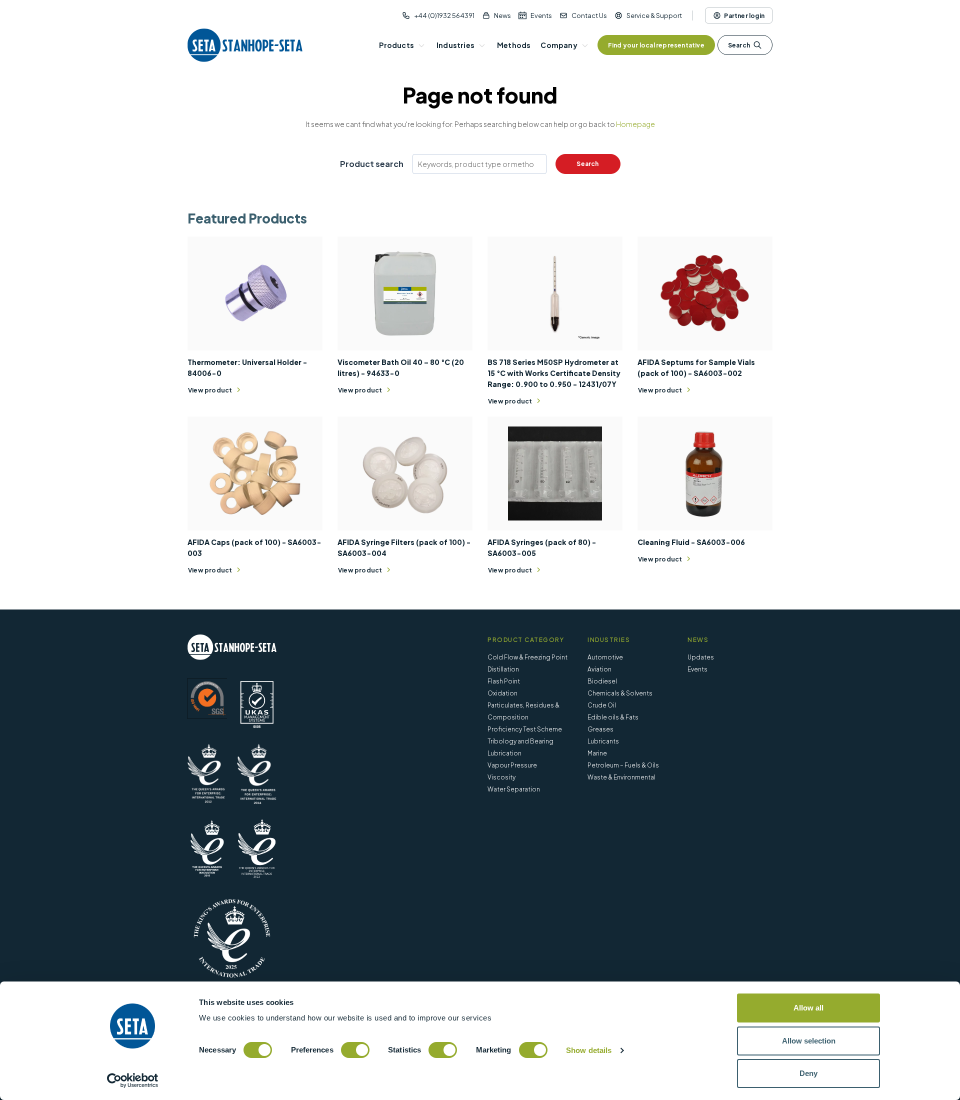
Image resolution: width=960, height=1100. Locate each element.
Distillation (503, 669)
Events (541, 16)
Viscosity (502, 777)
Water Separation (514, 789)
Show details (589, 1050)
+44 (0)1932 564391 (444, 16)
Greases (601, 729)
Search (739, 45)
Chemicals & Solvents (620, 693)
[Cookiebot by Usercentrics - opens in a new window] (132, 1080)
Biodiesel (602, 681)
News (502, 16)
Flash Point (504, 681)
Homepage (635, 124)
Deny (809, 1073)
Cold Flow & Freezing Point (528, 657)
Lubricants (603, 741)
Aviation (600, 669)
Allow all (809, 1008)
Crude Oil (602, 705)
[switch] (355, 1050)
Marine (597, 753)
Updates (701, 657)
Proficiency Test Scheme (525, 729)
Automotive (605, 657)
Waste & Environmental (622, 777)
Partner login (744, 16)
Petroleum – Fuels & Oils (623, 765)
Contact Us (589, 16)
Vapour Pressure (512, 765)
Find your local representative (656, 45)
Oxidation (503, 693)
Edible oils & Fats (613, 717)
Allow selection (809, 1040)
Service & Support (654, 16)
